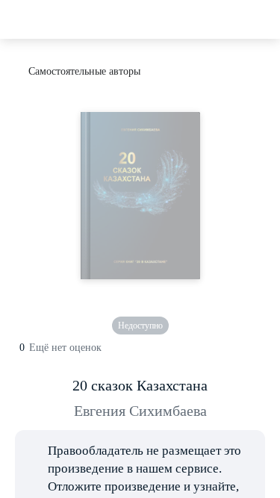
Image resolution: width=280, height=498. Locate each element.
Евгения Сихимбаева (140, 410)
